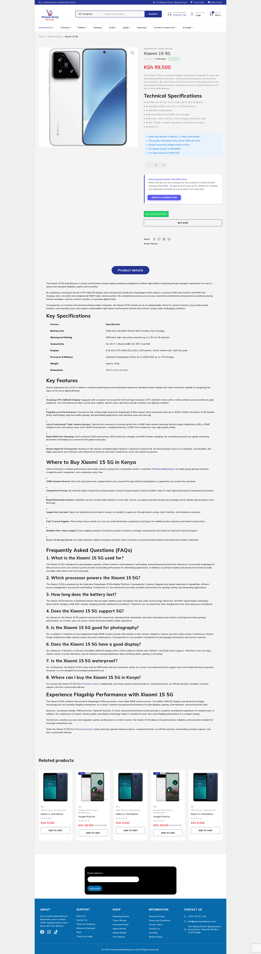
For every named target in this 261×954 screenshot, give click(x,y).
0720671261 (173, 153)
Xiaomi (154, 243)
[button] (132, 52)
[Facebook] (42, 932)
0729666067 (174, 149)
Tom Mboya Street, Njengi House (171, 2)
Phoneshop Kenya (91, 684)
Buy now (183, 223)
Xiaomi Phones (55, 36)
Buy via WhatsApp (156, 214)
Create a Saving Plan (164, 197)
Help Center (216, 2)
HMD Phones (47, 810)
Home (42, 36)
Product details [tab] (130, 270)
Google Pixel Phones (87, 810)
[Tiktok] (56, 932)
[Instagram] (49, 932)
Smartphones (150, 48)
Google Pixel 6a (86, 816)
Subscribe (94, 888)
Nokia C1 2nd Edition (52, 814)
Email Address (95, 873)
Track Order (198, 2)
